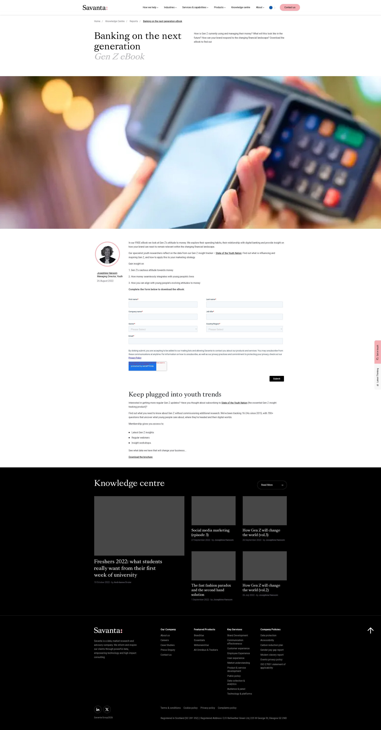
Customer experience (238, 648)
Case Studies (168, 645)
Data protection (268, 635)
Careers (165, 640)
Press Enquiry (168, 649)
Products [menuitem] (219, 7)
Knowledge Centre (115, 21)
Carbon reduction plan (271, 645)
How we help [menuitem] (149, 7)
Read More (267, 484)
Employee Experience (238, 653)
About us (165, 635)
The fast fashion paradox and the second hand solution (211, 590)
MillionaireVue (201, 645)
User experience (235, 658)
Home (97, 21)
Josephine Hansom (107, 273)
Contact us (289, 7)
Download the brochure (141, 457)
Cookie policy (191, 707)
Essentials (199, 640)
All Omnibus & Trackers (206, 649)
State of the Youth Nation (229, 253)
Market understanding (238, 662)
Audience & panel (236, 689)
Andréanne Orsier (122, 582)
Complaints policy (227, 707)
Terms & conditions (171, 707)
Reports (134, 21)
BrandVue (199, 635)
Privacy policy (207, 707)
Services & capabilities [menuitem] (194, 7)
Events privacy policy (271, 659)
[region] (272, 7)
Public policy (234, 676)
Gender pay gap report (272, 649)
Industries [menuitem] (169, 7)
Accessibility (267, 640)
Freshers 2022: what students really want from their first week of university (128, 569)
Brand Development (237, 635)
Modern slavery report (272, 654)
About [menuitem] (259, 7)
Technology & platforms (239, 693)
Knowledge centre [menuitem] (240, 7)
